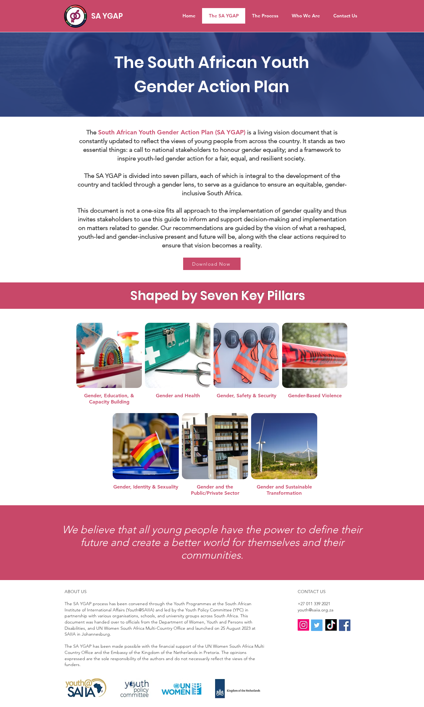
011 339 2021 (318, 603)
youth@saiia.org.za (315, 610)
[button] (212, 264)
